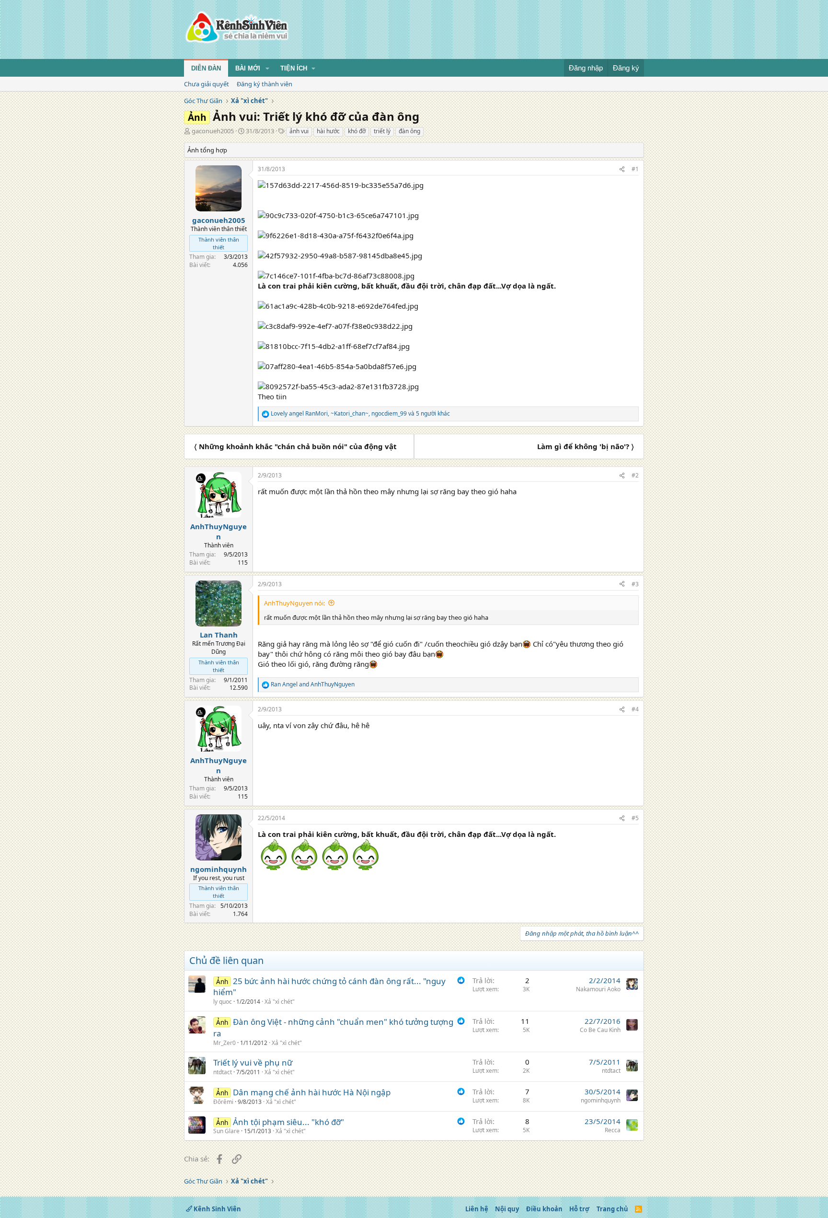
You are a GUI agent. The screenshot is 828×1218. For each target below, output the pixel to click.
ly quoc (222, 1002)
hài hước (328, 131)
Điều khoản (544, 1209)
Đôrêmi (223, 1102)
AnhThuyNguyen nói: (294, 603)
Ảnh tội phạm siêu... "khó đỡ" (288, 1121)
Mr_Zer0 (224, 1043)
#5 (635, 818)
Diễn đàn (206, 68)
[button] (267, 68)
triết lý (382, 131)
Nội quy (507, 1209)
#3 (635, 584)
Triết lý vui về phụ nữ (252, 1062)
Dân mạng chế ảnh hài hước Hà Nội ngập (312, 1092)
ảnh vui (299, 131)
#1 (635, 169)
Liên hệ (476, 1209)
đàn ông (409, 131)
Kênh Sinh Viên (216, 1209)
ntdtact (222, 1072)
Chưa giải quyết (206, 84)
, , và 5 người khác (360, 414)
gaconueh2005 (213, 131)
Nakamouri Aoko (598, 989)
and (313, 684)
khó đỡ (357, 131)
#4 (635, 709)
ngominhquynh (601, 1100)
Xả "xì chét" (279, 1002)
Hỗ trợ (579, 1209)
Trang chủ (612, 1209)
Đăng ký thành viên (264, 84)
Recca (613, 1130)
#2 (635, 475)
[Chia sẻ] (622, 169)
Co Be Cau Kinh (600, 1030)
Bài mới (247, 68)
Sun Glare (226, 1131)
